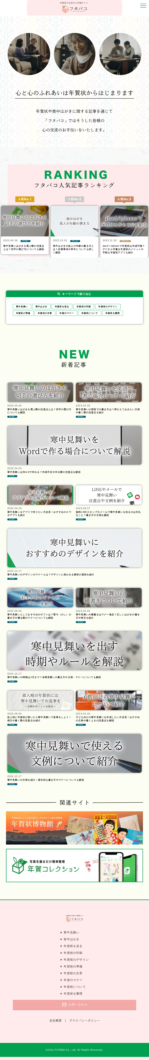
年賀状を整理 (113, 313)
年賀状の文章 (45, 313)
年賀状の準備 (23, 313)
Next (146, 226)
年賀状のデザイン (107, 306)
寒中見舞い (22, 306)
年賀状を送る (62, 306)
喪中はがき (41, 306)
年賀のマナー (67, 313)
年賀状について (89, 313)
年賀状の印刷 (84, 306)
